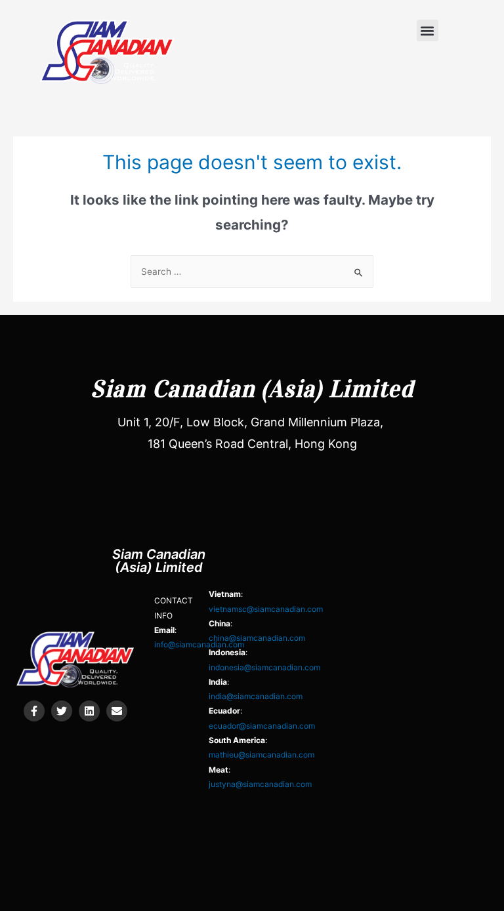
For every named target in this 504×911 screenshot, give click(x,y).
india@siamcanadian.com (256, 696)
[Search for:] (252, 271)
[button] (427, 30)
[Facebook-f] (34, 710)
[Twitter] (61, 710)
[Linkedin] (89, 710)
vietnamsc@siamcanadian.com (266, 609)
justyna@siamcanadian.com (260, 784)
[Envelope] (116, 710)
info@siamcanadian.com (199, 644)
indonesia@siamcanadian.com (264, 667)
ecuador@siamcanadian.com (262, 726)
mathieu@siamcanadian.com (261, 754)
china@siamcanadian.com (257, 638)
